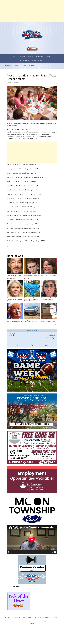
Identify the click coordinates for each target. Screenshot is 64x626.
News (14, 56)
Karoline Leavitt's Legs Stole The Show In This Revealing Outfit (14, 299)
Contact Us (39, 56)
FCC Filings (54, 617)
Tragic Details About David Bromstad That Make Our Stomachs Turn (14, 277)
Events (30, 56)
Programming (24, 61)
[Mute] (52, 552)
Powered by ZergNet (52, 324)
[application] (32, 539)
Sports (22, 56)
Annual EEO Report (27, 617)
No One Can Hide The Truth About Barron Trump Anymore (31, 277)
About (49, 56)
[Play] (9, 552)
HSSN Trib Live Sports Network (42, 617)
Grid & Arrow (49, 621)
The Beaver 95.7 (37, 61)
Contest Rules (16, 617)
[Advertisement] (32, 11)
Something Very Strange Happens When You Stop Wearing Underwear (31, 299)
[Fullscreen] (55, 552)
